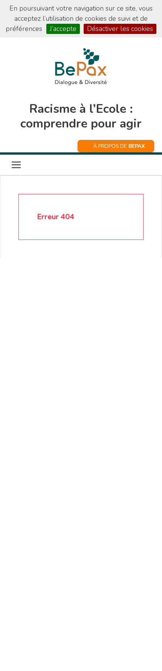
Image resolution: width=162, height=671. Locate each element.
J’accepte (63, 28)
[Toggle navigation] (16, 165)
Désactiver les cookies (120, 28)
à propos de (119, 146)
